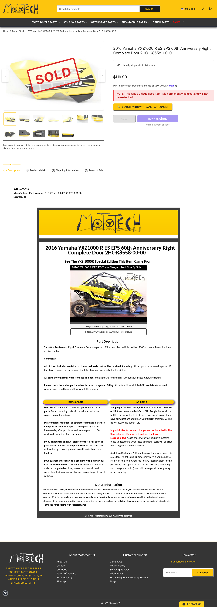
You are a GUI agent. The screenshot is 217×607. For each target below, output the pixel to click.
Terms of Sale (96, 170)
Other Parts (161, 22)
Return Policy (117, 565)
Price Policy (116, 573)
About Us (62, 561)
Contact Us (116, 561)
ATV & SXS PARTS (74, 22)
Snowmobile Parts (134, 22)
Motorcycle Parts (45, 22)
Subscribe (202, 572)
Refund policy (64, 577)
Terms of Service (66, 573)
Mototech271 (115, 603)
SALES (176, 22)
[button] (5, 593)
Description (14, 170)
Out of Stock (18, 31)
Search (149, 8)
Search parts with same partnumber (142, 107)
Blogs (113, 581)
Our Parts (62, 569)
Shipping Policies (119, 569)
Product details (38, 170)
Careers (61, 565)
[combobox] (108, 8)
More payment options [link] (158, 124)
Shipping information (67, 170)
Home (6, 31)
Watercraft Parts (103, 22)
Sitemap (61, 581)
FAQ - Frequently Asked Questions (129, 577)
